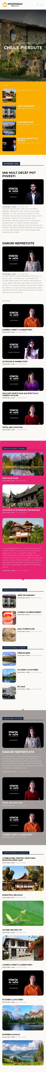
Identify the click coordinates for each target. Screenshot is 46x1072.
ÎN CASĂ (21, 686)
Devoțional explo (15, 590)
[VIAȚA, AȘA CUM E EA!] (23, 413)
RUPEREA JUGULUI (11, 1034)
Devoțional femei (14, 448)
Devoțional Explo (23, 108)
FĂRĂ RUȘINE (23, 653)
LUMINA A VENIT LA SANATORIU (17, 330)
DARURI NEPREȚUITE (18, 243)
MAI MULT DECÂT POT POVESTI (27, 139)
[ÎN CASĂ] (9, 692)
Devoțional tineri (15, 648)
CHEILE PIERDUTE (23, 47)
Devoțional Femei (23, 43)
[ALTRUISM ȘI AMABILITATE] (23, 347)
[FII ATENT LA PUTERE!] (9, 676)
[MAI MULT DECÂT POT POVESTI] (9, 144)
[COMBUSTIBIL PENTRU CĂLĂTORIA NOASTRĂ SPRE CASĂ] (23, 878)
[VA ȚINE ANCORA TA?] (23, 948)
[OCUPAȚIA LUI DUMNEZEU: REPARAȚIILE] (23, 496)
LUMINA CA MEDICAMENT (29, 612)
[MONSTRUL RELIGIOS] (23, 913)
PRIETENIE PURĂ (25, 122)
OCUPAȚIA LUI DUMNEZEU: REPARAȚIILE (21, 510)
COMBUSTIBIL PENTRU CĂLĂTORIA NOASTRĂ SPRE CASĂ (18, 859)
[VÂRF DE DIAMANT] (9, 112)
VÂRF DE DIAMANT (26, 106)
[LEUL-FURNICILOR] (9, 635)
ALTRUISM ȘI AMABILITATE (14, 361)
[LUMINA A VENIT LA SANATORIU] (23, 315)
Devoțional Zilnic (23, 143)
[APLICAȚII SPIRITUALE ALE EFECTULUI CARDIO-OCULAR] (23, 379)
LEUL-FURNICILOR (26, 629)
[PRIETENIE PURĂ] (9, 128)
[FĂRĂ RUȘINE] (9, 659)
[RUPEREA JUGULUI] (23, 1052)
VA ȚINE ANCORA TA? (12, 930)
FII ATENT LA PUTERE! (27, 670)
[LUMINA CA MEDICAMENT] (9, 618)
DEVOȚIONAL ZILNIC (11, 164)
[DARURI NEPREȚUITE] (23, 259)
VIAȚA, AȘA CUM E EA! (12, 427)
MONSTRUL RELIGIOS (12, 895)
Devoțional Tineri (23, 655)
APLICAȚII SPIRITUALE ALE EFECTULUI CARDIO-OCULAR (20, 394)
